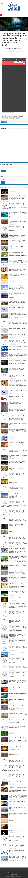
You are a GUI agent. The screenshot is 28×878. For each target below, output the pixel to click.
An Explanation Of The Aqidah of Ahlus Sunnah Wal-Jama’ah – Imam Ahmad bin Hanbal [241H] (17, 635)
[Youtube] (15, 874)
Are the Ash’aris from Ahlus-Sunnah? (16, 307)
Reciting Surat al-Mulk (7, 15)
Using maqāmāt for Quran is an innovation (17, 565)
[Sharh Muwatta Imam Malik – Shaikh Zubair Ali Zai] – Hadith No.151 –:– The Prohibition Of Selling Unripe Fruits (17, 760)
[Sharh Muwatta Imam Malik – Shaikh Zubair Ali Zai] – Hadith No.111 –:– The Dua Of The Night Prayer (18, 647)
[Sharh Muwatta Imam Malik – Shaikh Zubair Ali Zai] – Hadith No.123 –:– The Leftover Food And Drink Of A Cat (17, 474)
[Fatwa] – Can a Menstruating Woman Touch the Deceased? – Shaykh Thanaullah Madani (18, 715)
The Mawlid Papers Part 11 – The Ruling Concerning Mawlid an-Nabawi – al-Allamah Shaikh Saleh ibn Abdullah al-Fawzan (18, 593)
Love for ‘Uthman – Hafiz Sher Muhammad (17, 328)
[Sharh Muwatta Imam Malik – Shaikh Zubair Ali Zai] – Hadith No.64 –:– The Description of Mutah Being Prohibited (16, 845)
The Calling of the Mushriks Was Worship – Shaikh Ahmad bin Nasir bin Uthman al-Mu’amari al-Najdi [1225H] (18, 748)
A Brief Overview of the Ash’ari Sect (16, 280)
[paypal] (16, 874)
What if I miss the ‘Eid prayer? (15, 190)
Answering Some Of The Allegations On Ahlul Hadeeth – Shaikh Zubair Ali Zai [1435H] (17, 701)
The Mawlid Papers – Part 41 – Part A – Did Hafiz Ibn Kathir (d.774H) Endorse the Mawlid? (18, 468)
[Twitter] (13, 874)
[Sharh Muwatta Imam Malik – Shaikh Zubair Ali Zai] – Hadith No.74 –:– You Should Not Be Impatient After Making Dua (17, 519)
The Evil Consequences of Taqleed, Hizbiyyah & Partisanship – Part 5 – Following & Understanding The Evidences (17, 254)
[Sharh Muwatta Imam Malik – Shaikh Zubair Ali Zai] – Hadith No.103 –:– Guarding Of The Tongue (18, 667)
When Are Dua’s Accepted (14, 687)
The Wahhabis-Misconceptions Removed (17, 436)
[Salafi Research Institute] (14, 6)
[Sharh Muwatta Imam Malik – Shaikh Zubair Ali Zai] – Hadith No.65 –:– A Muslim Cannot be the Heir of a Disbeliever (18, 543)
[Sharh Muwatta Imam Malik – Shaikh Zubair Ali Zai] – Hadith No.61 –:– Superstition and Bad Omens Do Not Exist (17, 341)
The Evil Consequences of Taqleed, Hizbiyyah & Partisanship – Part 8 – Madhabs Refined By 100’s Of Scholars (17, 572)
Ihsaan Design (17, 872)
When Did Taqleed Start (14, 830)
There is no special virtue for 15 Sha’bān (17, 246)
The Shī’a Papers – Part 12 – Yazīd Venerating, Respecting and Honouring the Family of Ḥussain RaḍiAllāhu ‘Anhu (17, 235)
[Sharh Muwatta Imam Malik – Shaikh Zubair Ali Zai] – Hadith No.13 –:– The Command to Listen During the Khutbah (17, 537)
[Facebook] (12, 874)
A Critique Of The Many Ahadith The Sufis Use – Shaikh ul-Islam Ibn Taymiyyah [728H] (17, 444)
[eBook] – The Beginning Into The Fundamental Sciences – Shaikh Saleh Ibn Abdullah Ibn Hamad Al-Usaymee (17, 269)
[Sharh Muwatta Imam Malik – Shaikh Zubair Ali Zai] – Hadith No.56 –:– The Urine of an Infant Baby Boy (18, 450)
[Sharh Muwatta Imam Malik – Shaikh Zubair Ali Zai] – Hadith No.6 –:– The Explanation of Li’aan (16, 375)
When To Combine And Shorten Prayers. (17, 652)
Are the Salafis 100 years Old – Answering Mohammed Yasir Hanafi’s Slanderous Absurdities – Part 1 (17, 579)
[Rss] (11, 874)
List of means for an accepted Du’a (16, 824)
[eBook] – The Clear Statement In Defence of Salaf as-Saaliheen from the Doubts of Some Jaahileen (17, 221)
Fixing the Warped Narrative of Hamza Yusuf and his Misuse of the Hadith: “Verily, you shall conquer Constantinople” (18, 242)
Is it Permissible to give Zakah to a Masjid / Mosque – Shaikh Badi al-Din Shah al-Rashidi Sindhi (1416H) (18, 481)
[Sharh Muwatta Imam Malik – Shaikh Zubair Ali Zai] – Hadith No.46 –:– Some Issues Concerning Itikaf (17, 721)
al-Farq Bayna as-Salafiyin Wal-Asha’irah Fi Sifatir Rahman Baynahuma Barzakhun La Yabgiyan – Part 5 (18, 302)
